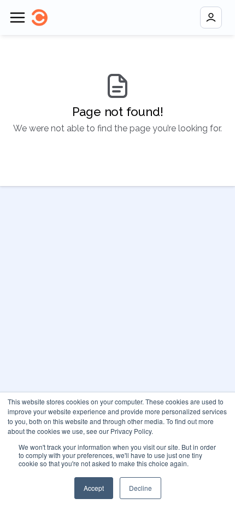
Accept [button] (94, 487)
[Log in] (211, 17)
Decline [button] (140, 487)
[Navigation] (17, 17)
